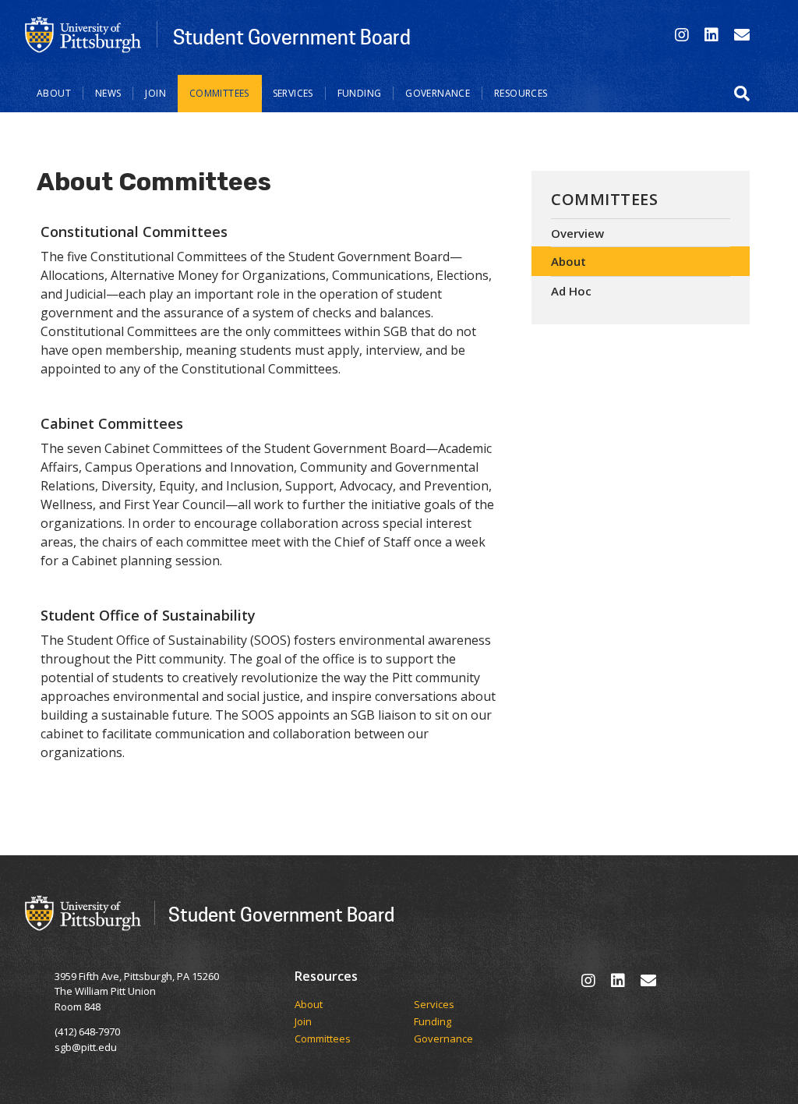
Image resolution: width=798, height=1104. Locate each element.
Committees (219, 93)
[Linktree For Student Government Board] (742, 34)
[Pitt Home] (83, 33)
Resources (520, 93)
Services (293, 93)
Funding (359, 93)
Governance (437, 93)
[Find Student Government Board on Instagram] (682, 34)
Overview (577, 233)
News (108, 93)
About (54, 93)
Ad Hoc (571, 291)
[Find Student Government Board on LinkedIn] (711, 34)
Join (155, 93)
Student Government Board (292, 37)
